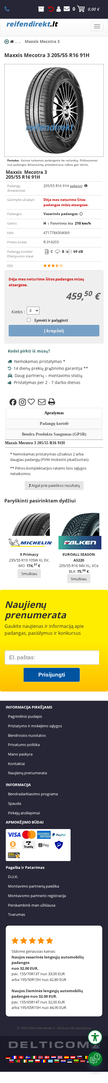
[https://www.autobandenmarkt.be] (86, 1057)
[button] (95, 1037)
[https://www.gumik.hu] (31, 1061)
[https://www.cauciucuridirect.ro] (43, 1061)
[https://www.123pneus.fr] (14, 1057)
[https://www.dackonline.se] (27, 1057)
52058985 (10, 8)
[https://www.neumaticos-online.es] (66, 1057)
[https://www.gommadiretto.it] (34, 1057)
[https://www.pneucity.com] (18, 1061)
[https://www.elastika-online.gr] (50, 1061)
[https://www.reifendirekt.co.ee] (69, 1061)
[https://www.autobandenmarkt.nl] (53, 1057)
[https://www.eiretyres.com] (24, 1061)
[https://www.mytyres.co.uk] (60, 1057)
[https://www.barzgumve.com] (56, 1061)
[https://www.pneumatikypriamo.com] (11, 1061)
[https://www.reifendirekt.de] (8, 1057)
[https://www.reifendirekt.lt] (76, 1061)
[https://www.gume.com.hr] (63, 1061)
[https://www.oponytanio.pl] (37, 1061)
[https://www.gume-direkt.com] (79, 1057)
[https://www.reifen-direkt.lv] (82, 1061)
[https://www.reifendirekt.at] (73, 1057)
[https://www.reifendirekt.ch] (21, 1057)
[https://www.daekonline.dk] (47, 1057)
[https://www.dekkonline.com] (40, 1057)
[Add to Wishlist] (32, 402)
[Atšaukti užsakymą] (51, 8)
